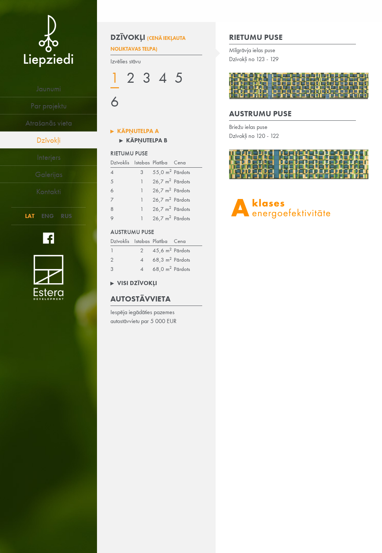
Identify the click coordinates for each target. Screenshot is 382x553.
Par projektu (49, 106)
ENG (47, 216)
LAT (29, 216)
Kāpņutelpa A (134, 131)
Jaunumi (49, 88)
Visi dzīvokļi (133, 283)
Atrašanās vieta (48, 123)
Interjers (48, 157)
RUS (66, 216)
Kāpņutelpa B (143, 140)
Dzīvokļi (48, 140)
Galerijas (48, 174)
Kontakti (48, 191)
